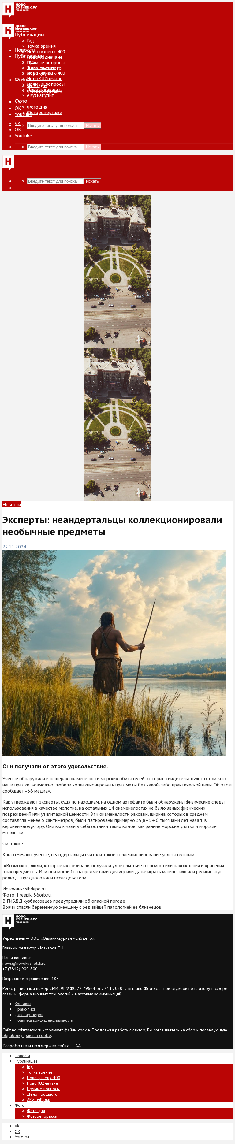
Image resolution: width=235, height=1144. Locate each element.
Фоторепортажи (44, 112)
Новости (25, 50)
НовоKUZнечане (44, 57)
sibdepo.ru (35, 889)
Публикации (29, 56)
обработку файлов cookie (26, 1035)
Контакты (23, 1003)
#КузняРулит (40, 95)
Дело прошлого (44, 89)
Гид (30, 62)
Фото (21, 79)
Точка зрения (41, 46)
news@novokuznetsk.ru (24, 963)
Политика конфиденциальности (44, 1020)
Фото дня (37, 107)
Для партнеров (29, 1014)
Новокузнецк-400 (46, 51)
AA (78, 1045)
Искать (92, 125)
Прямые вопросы (46, 62)
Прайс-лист (25, 1009)
